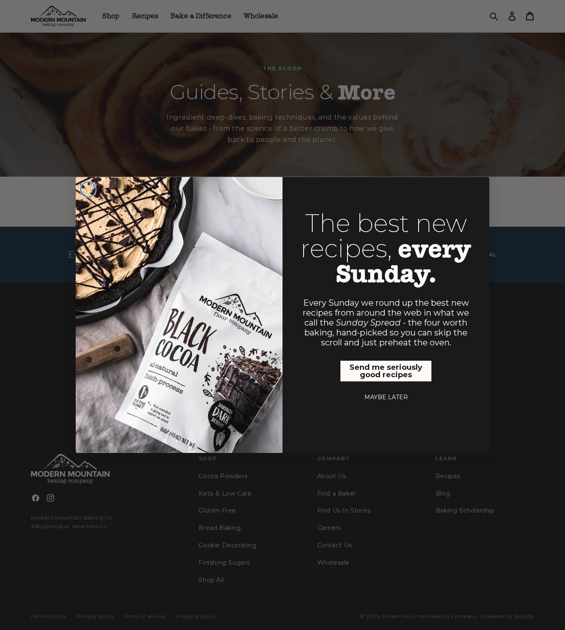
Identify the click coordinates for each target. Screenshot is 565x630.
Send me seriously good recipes (386, 371)
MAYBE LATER (386, 397)
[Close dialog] (88, 189)
